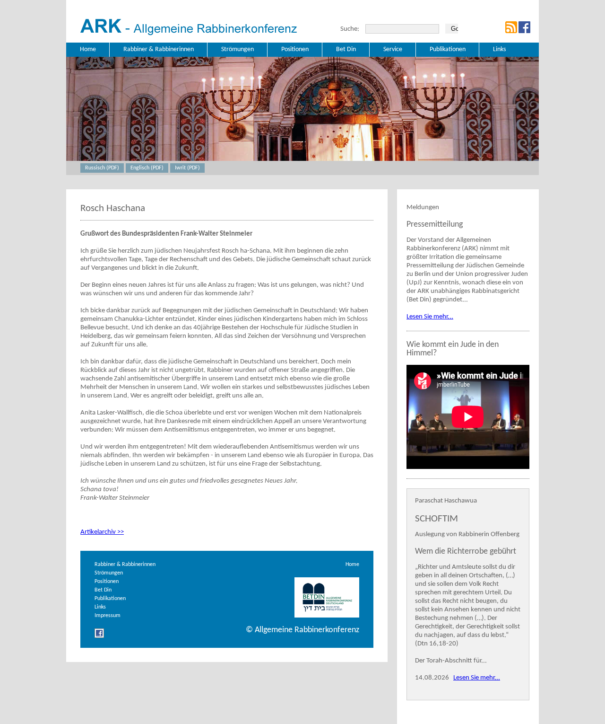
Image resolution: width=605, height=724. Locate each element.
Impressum (108, 615)
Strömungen (109, 573)
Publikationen (110, 598)
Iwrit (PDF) (187, 168)
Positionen (107, 581)
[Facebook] (99, 636)
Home (352, 564)
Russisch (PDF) (102, 168)
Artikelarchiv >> (102, 532)
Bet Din (103, 590)
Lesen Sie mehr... (429, 316)
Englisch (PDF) (147, 168)
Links (100, 607)
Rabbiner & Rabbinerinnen (125, 564)
